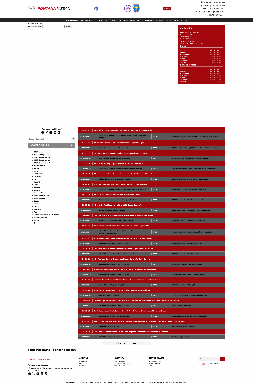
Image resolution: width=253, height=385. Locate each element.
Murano (37, 187)
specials (37, 209)
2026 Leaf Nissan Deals (181, 148)
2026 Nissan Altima (179, 179)
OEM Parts (152, 365)
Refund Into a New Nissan (181, 306)
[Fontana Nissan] (49, 8)
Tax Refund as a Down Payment (184, 326)
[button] (96, 8)
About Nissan (39, 165)
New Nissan (191, 243)
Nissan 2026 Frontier (211, 136)
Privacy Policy (96, 383)
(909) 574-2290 (189, 37)
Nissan (37, 190)
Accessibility (82, 383)
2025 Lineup (39, 154)
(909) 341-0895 (199, 43)
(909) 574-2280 (191, 39)
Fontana (192, 295)
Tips (35, 212)
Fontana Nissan (35, 26)
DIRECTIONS (83, 363)
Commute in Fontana (180, 295)
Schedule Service (155, 361)
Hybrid (37, 182)
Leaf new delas (192, 220)
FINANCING (83, 361)
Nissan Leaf (202, 220)
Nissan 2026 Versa (42, 193)
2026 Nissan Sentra (179, 200)
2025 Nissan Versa (42, 160)
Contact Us (70, 383)
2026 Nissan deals (179, 136)
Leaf (35, 184)
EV (35, 179)
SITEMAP (82, 365)
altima (190, 285)
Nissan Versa (39, 198)
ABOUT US (83, 358)
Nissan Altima (192, 179)
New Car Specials (120, 365)
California (38, 173)
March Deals (177, 316)
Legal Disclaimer (137, 383)
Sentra (37, 204)
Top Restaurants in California (46, 214)
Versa (36, 220)
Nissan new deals (41, 195)
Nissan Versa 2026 (205, 232)
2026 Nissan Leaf (211, 148)
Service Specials (154, 363)
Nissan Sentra (199, 275)
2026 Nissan (177, 189)
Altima (36, 168)
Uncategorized (40, 217)
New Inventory (119, 361)
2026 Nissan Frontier (43, 163)
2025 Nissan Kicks (42, 157)
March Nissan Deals (179, 232)
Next (134, 343)
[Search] (73, 139)
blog (36, 171)
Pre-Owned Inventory (122, 363)
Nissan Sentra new (203, 210)
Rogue (36, 201)
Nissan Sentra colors (204, 200)
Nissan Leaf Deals (202, 158)
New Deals (203, 189)
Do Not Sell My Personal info (116, 383)
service (37, 206)
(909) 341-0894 (189, 41)
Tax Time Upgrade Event (181, 337)
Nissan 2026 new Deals (197, 169)
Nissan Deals (191, 158)
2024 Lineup (39, 152)
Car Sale (37, 176)
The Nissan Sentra (195, 264)
